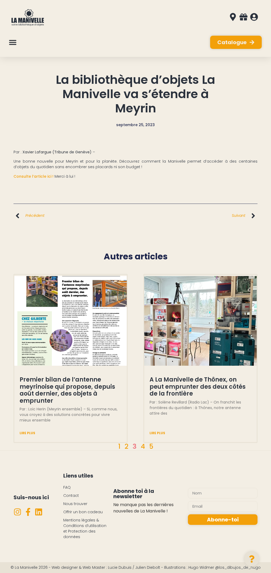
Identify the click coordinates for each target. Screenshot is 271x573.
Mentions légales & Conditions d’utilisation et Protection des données (84, 528)
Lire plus (27, 433)
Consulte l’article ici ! (33, 176)
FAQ (67, 487)
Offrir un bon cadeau (83, 512)
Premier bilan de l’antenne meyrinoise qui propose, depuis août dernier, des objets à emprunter (67, 390)
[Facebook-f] (28, 512)
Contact (71, 495)
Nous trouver (75, 503)
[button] (13, 42)
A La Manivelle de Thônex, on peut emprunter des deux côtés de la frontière (198, 386)
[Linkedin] (39, 512)
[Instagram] (17, 512)
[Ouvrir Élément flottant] (251, 559)
